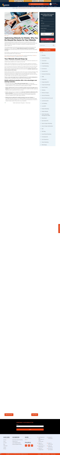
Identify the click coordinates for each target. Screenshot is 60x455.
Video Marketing (45, 142)
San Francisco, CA (41, 445)
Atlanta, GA (40, 448)
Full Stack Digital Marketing (25, 6)
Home (18, 6)
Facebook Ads (45, 71)
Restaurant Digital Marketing (16, 444)
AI (42, 52)
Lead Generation (45, 100)
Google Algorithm (45, 82)
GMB (43, 76)
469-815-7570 (41, 444)
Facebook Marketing (46, 74)
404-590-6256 (41, 449)
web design (19, 55)
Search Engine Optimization (47, 126)
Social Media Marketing (46, 134)
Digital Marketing (45, 63)
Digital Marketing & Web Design (39, 4)
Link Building (44, 103)
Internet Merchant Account (47, 98)
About (42, 6)
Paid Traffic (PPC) (45, 120)
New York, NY (50, 448)
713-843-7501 (50, 438)
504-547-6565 (41, 441)
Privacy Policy (53, 454)
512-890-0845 (50, 444)
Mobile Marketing (45, 108)
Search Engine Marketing (47, 123)
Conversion (44, 60)
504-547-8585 (55, 4)
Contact (55, 6)
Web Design (44, 144)
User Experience (45, 139)
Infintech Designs (11, 56)
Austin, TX (49, 443)
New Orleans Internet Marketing (17, 439)
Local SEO (44, 106)
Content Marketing (45, 58)
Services (32, 6)
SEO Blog (44, 131)
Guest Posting (44, 87)
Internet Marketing (45, 95)
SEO (22, 55)
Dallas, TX (40, 443)
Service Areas (50, 6)
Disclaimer (39, 454)
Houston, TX (50, 437)
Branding (43, 55)
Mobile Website (45, 111)
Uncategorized (45, 136)
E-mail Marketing (45, 66)
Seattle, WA (50, 445)
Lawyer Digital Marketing (16, 442)
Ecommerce (44, 68)
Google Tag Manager (46, 84)
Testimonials (5, 445)
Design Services (15, 441)
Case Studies (37, 6)
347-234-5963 (50, 449)
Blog (46, 6)
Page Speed (44, 118)
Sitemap (4, 448)
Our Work (5, 442)
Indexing (43, 90)
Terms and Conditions (46, 454)
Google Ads (44, 79)
